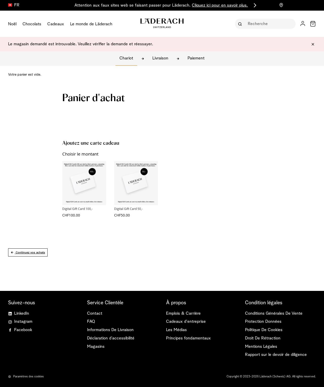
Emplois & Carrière (183, 313)
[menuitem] (12, 24)
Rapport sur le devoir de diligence (276, 355)
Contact (94, 313)
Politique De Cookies (263, 330)
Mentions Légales (261, 347)
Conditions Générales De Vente (273, 313)
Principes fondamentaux (188, 338)
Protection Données (263, 321)
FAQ (91, 321)
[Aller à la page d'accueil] (162, 23)
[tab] (122, 303)
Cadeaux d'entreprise (186, 321)
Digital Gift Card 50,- (128, 209)
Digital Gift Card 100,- (77, 209)
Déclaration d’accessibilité (110, 338)
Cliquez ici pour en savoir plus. (220, 5)
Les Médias (176, 330)
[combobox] (269, 24)
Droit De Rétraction (262, 338)
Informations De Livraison (110, 330)
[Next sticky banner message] (254, 5)
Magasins (96, 347)
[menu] (63, 24)
